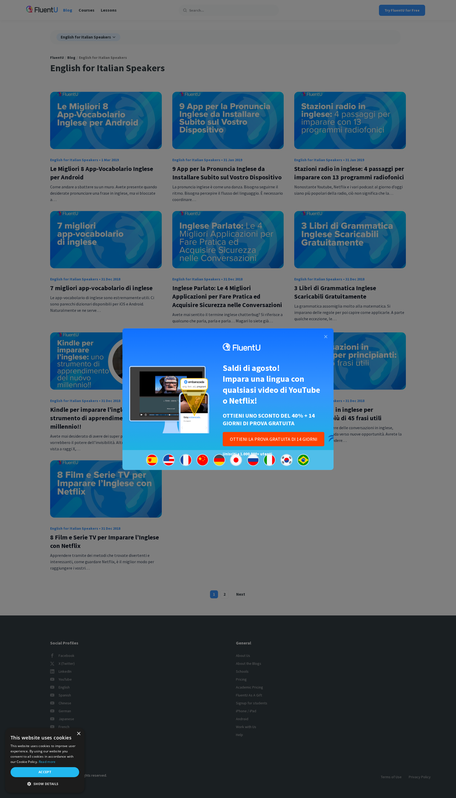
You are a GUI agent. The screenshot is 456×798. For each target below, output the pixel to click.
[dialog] (44, 760)
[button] (45, 784)
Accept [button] (45, 772)
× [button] (78, 734)
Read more (47, 761)
